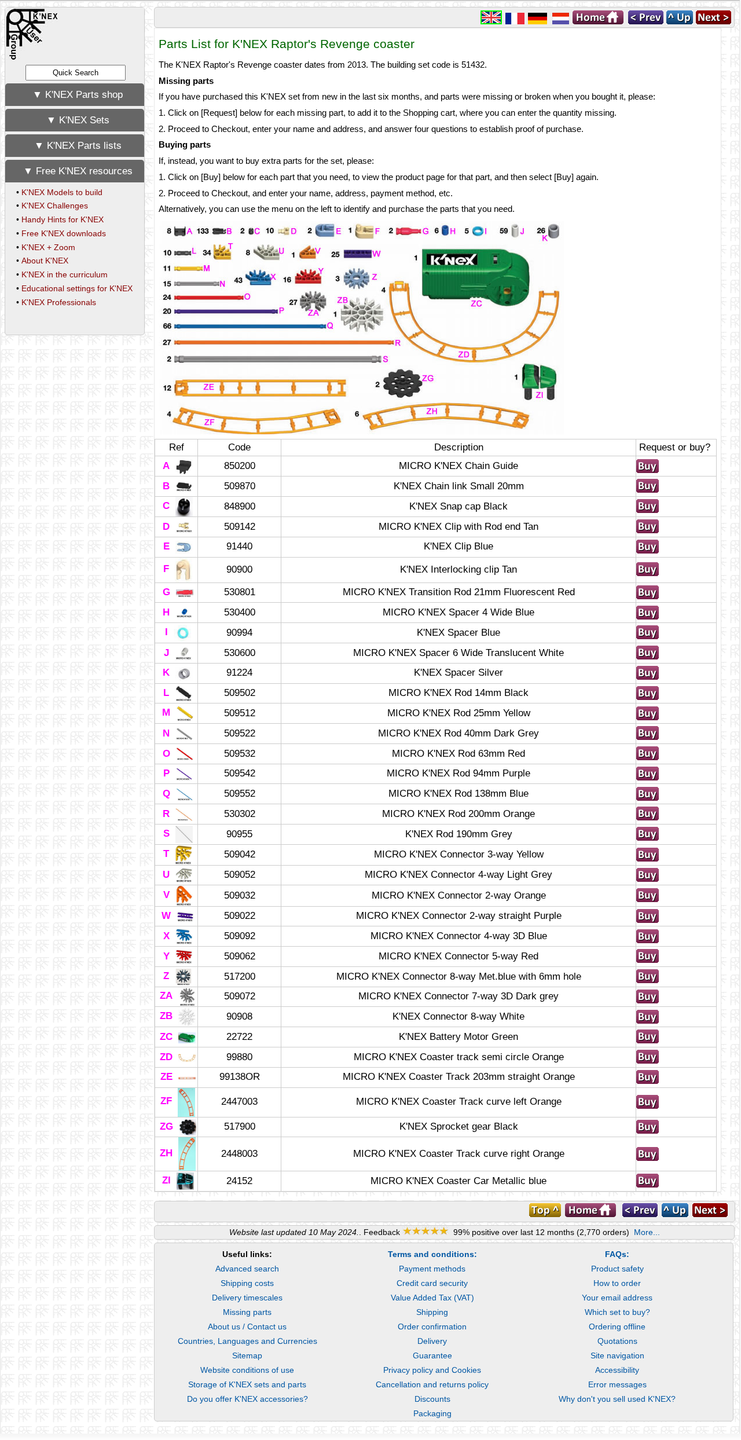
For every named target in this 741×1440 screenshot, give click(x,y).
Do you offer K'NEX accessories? (247, 1399)
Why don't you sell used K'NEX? (617, 1399)
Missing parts (247, 1312)
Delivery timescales (247, 1297)
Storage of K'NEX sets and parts (247, 1384)
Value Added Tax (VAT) (432, 1297)
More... (647, 1232)
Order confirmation (432, 1326)
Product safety (617, 1268)
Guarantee (432, 1355)
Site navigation (617, 1355)
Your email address (617, 1297)
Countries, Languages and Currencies (247, 1341)
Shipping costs (247, 1283)
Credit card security (432, 1283)
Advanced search (247, 1268)
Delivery (432, 1341)
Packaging (432, 1413)
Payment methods (432, 1268)
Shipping (432, 1312)
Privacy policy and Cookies (432, 1370)
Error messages (617, 1384)
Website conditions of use (247, 1370)
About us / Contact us (247, 1326)
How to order (617, 1283)
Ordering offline (617, 1326)
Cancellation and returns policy (432, 1384)
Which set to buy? (617, 1312)
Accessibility (617, 1370)
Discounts (432, 1399)
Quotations (617, 1341)
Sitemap (247, 1355)
